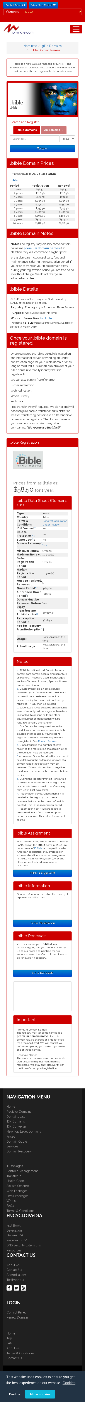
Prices (11, 1136)
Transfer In (14, 1176)
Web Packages (17, 1191)
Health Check (16, 1181)
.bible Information (42, 923)
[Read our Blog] (24, 1287)
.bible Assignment (42, 873)
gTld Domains (52, 46)
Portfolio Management (22, 1171)
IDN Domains (16, 1121)
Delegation (14, 1230)
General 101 (15, 1235)
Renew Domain (17, 1317)
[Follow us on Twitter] (17, 1287)
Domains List (16, 1116)
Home (11, 1106)
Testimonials (15, 1280)
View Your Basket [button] (42, 5)
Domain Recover (47, 741)
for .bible (46, 318)
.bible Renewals (42, 973)
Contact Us (14, 1270)
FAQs (10, 1206)
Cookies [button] (69, 1383)
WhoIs (11, 1200)
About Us (13, 1265)
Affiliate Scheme (18, 1186)
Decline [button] (14, 1394)
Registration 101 (18, 1240)
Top (9, 1338)
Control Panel (16, 1312)
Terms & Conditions (20, 1211)
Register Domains (19, 1111)
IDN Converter (16, 1126)
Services (12, 1146)
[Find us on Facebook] (10, 1287)
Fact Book (13, 1225)
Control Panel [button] (14, 5)
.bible (14, 180)
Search (43, 148)
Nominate (30, 46)
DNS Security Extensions (24, 1245)
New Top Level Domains (24, 1131)
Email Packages (17, 1196)
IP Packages (15, 1166)
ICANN (38, 848)
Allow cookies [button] (40, 1394)
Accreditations (17, 1275)
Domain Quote (17, 1141)
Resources (14, 1250)
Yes (44, 545)
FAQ (9, 1343)
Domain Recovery (19, 1151)
